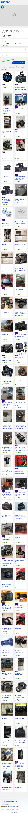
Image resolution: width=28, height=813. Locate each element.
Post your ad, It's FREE (18, 62)
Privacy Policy (14, 812)
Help (2, 801)
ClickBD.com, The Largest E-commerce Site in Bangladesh (5, 2)
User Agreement (20, 811)
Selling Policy (13, 801)
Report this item (21, 67)
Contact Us (7, 801)
